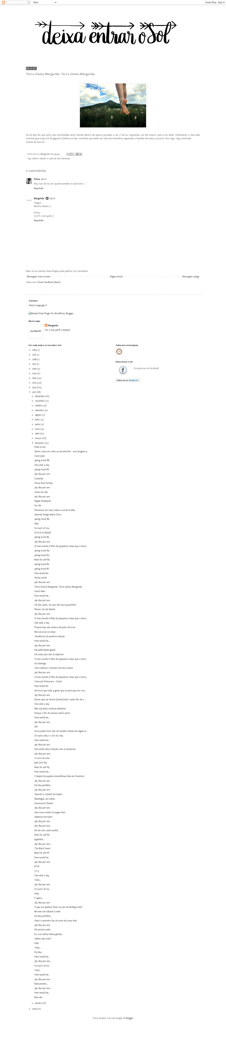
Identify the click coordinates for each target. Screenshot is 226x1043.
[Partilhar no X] (74, 154)
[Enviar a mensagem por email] (68, 154)
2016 (34, 368)
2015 (34, 373)
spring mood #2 (41, 564)
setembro (40, 410)
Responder (39, 188)
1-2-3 (36, 870)
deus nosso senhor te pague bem (49, 812)
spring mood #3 (41, 555)
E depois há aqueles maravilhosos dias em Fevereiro (59, 776)
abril (37, 433)
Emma (37, 179)
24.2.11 (43, 179)
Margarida (39, 198)
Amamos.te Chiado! (43, 803)
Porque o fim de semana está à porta (52, 713)
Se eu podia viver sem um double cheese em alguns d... (61, 731)
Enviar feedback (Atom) (49, 282)
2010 (34, 1008)
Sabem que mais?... (43, 938)
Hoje (36, 893)
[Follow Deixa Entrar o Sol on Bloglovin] (127, 381)
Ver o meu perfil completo (57, 330)
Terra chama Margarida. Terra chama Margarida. (58, 586)
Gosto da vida (41, 492)
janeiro (38, 1003)
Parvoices (65, 158)
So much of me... (42, 528)
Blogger (129, 1018)
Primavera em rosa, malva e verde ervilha (54, 510)
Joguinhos (38, 839)
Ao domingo (40, 663)
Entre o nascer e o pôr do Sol (46, 158)
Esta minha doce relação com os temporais (54, 749)
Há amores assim (42, 929)
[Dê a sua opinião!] (71, 154)
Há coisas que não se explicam (49, 654)
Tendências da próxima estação (49, 636)
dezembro (40, 396)
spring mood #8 (41, 460)
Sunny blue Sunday (43, 483)
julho (37, 419)
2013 (34, 382)
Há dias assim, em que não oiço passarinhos (55, 604)
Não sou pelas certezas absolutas (50, 708)
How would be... (42, 595)
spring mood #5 (41, 537)
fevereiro (40, 443)
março (38, 438)
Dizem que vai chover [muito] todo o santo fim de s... (59, 699)
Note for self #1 (41, 852)
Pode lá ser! (40, 447)
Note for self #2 (41, 834)
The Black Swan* (42, 848)
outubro (39, 405)
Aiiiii (36, 523)
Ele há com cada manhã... (46, 830)
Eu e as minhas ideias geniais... (48, 934)
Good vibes (39, 591)
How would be (41, 573)
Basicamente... (41, 983)
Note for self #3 (41, 767)
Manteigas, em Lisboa (44, 798)
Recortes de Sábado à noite (47, 911)
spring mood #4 (41, 550)
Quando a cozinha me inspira (48, 794)
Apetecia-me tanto (43, 816)
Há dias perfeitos (42, 785)
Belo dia (38, 997)
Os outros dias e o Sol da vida (48, 735)
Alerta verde (40, 577)
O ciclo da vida (41, 758)
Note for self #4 (42, 559)
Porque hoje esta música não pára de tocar (54, 627)
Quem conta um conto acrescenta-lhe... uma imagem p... (61, 451)
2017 (34, 364)
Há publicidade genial (44, 650)
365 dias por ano (42, 473)
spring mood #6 (41, 519)
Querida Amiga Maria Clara (47, 514)
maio (37, 429)
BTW (36, 866)
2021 (34, 354)
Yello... (37, 880)
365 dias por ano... (42, 753)
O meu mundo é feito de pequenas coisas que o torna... (60, 546)
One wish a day (41, 465)
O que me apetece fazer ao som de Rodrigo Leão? (58, 907)
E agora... (38, 898)
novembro (40, 400)
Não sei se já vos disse (44, 631)
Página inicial (116, 276)
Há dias (38, 952)
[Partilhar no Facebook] (77, 154)
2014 (34, 378)
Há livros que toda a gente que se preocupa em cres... (60, 690)
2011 (34, 392)
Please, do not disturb (44, 609)
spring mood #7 (41, 469)
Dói (36, 726)
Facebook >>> (123, 370)
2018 (34, 359)
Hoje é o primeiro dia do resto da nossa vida (55, 920)
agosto (38, 414)
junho (38, 424)
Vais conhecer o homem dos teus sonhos (53, 668)
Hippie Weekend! (42, 501)
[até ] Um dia (40, 762)
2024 (34, 350)
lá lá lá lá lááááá (42, 532)
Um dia (37, 505)
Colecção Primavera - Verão (48, 681)
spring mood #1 (41, 568)
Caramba (38, 478)
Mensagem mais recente (38, 276)
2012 (34, 387)
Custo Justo (39, 455)
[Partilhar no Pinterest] (80, 154)
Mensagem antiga (190, 276)
